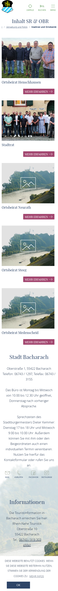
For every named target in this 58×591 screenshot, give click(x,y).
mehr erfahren (37, 91)
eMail (27, 545)
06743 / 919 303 (30, 540)
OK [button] (18, 585)
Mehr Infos (36, 576)
